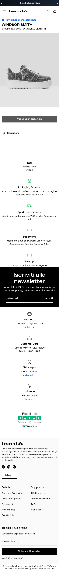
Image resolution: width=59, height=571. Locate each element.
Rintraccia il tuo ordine (29, 551)
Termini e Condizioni (12, 493)
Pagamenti (7, 504)
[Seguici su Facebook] (3, 467)
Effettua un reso (39, 493)
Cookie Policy (9, 515)
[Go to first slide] (57, 3)
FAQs (33, 504)
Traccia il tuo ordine (41, 498)
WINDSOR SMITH (17, 25)
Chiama (28, 399)
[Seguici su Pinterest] (14, 467)
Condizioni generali (12, 498)
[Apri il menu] (4, 11)
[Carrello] (54, 11)
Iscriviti (48, 298)
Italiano (8, 475)
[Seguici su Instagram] (8, 467)
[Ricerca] (48, 11)
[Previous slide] (1, 3)
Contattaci (36, 509)
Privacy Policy (8, 509)
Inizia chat (28, 375)
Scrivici (28, 327)
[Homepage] (18, 11)
